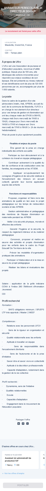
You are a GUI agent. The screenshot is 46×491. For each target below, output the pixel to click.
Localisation (10, 42)
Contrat (8, 50)
